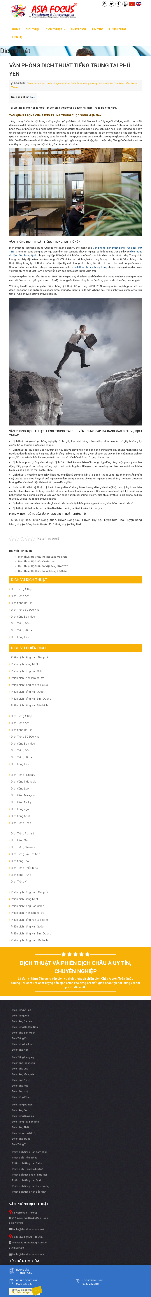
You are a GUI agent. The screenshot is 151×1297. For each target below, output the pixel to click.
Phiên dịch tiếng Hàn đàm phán (30, 657)
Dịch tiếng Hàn (20, 637)
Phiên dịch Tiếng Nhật (24, 664)
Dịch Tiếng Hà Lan (22, 630)
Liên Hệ (17, 37)
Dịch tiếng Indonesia (23, 781)
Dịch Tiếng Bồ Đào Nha (25, 609)
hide (32, 97)
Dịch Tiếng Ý (19, 881)
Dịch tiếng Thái (20, 861)
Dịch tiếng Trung (128, 83)
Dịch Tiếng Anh (20, 596)
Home (16, 29)
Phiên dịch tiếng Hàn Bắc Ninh (29, 705)
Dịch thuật (34, 83)
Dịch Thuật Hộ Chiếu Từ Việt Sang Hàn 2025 (43, 566)
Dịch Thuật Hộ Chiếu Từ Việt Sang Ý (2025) (42, 571)
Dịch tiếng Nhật (20, 816)
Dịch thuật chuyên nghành (55, 83)
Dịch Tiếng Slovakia (23, 847)
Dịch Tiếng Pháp (21, 823)
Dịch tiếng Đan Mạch (23, 616)
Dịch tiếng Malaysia (23, 795)
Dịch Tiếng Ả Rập (21, 589)
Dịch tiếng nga (20, 809)
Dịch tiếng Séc (20, 840)
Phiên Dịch (78, 29)
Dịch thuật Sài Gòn (108, 83)
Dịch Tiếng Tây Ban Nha (25, 854)
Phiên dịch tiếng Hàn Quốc (27, 691)
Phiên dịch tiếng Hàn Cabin (27, 671)
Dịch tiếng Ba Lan (21, 603)
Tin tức (97, 29)
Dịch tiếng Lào (20, 788)
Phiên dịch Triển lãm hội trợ (27, 678)
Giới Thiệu (33, 29)
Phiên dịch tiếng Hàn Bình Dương (31, 698)
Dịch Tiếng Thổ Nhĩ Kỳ (24, 867)
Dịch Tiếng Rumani (22, 833)
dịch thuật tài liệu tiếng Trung (90, 266)
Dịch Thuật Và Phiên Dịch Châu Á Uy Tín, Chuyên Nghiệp (75, 967)
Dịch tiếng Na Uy (21, 802)
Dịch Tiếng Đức (20, 623)
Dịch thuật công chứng (84, 83)
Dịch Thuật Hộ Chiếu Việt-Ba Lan (36, 561)
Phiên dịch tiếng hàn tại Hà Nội (29, 685)
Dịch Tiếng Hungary (23, 774)
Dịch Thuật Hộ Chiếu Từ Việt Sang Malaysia (42, 556)
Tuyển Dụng (117, 29)
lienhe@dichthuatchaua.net (28, 1229)
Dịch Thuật (54, 29)
